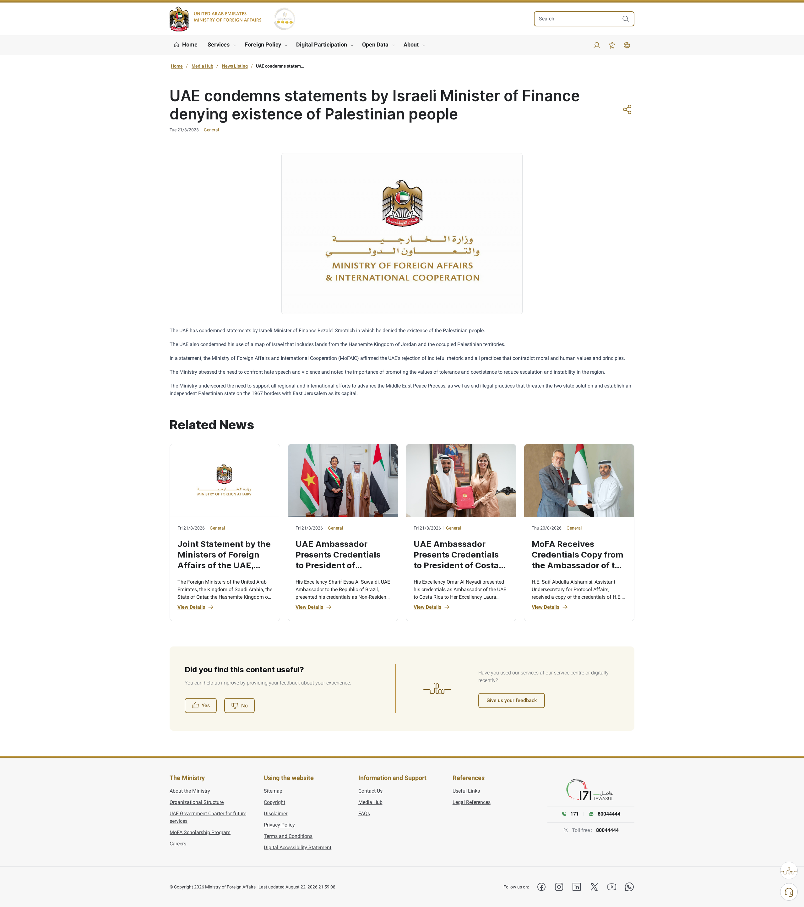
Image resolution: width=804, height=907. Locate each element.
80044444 (607, 830)
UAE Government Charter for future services (208, 817)
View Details (191, 607)
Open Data (375, 44)
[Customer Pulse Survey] (789, 870)
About (411, 44)
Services (219, 44)
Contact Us (370, 791)
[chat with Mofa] (789, 892)
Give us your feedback (511, 700)
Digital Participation (321, 44)
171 (574, 814)
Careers (178, 844)
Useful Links (466, 791)
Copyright (274, 802)
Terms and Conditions (288, 836)
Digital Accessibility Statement (297, 847)
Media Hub (202, 66)
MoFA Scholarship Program (200, 832)
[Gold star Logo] (284, 19)
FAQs (364, 813)
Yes (206, 705)
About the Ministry (190, 791)
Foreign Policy (263, 44)
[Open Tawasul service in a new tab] (591, 789)
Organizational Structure (197, 802)
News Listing (235, 66)
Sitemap (273, 791)
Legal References (472, 802)
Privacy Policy (279, 825)
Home (177, 66)
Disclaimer (275, 813)
